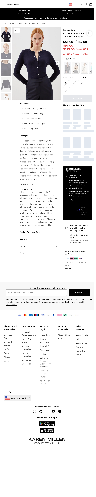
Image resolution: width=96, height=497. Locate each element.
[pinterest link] (40, 411)
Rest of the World (80, 352)
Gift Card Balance (8, 343)
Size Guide (26, 363)
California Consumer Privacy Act (44, 373)
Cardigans (42, 23)
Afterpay (7, 356)
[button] (70, 4)
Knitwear (33, 23)
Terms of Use (45, 345)
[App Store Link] (47, 427)
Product (43, 353)
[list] (36, 63)
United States (81, 342)
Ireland (79, 338)
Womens (11, 23)
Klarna (6, 352)
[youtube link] (53, 411)
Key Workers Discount (45, 382)
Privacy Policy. (11, 304)
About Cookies (46, 349)
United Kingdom (83, 334)
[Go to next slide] (58, 63)
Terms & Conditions (44, 340)
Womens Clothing (22, 23)
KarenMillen (69, 30)
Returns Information (26, 354)
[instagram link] (34, 411)
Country (7, 391)
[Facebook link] (47, 411)
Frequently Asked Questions (29, 333)
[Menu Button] (3, 4)
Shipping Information (26, 347)
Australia (79, 346)
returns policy (77, 242)
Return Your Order (26, 340)
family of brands (86, 299)
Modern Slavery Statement (64, 336)
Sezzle (6, 360)
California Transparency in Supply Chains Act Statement (46, 362)
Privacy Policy (45, 334)
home (4, 23)
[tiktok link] (59, 411)
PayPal (6, 348)
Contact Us (26, 359)
